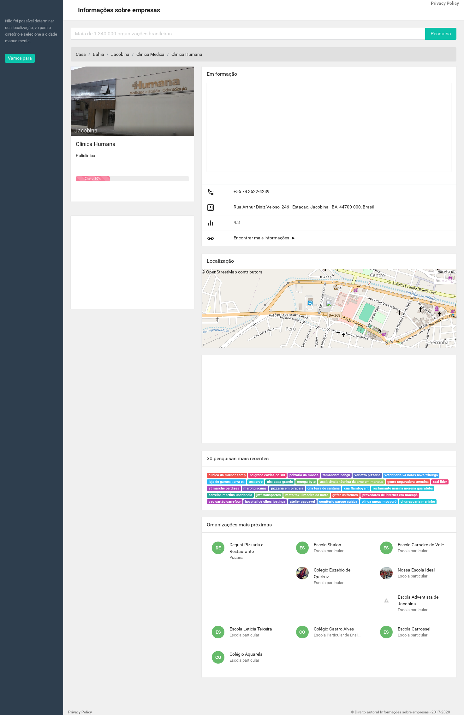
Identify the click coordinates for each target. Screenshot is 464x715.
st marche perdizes (224, 488)
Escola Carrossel (414, 628)
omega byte (306, 482)
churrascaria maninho (418, 502)
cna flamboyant (356, 488)
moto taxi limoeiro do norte (306, 495)
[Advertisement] (132, 260)
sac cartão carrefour (225, 502)
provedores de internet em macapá (390, 495)
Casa (81, 54)
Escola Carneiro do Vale (421, 544)
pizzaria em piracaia (287, 488)
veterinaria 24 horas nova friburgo (411, 475)
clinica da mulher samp (227, 475)
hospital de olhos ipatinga (265, 502)
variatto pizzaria (367, 475)
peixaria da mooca (303, 475)
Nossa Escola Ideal (416, 569)
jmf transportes (268, 495)
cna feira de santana (323, 488)
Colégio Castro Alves (334, 628)
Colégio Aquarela (246, 654)
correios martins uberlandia (230, 495)
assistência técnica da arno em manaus (351, 482)
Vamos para (20, 58)
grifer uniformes (345, 495)
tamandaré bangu (336, 475)
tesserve (256, 482)
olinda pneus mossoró (379, 502)
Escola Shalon (327, 544)
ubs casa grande (280, 482)
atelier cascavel (302, 502)
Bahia (98, 54)
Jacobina (120, 54)
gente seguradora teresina (408, 482)
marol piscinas (255, 488)
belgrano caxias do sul (267, 475)
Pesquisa (441, 34)
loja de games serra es (227, 482)
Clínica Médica (150, 54)
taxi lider (440, 482)
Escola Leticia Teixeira (250, 628)
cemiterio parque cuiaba (338, 502)
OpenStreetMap (221, 271)
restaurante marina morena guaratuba (403, 488)
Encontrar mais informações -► (265, 237)
